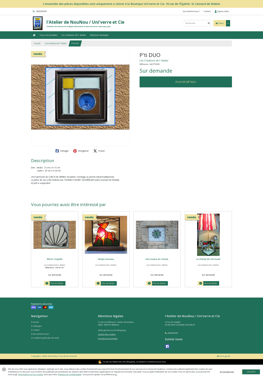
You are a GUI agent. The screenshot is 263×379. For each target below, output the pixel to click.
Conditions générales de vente (45, 338)
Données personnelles (107, 338)
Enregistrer (83, 150)
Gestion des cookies (107, 334)
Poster (101, 150)
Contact (207, 11)
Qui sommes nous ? (41, 334)
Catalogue (37, 326)
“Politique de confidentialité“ (69, 374)
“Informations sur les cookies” (31, 374)
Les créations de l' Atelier (56, 43)
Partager (64, 150)
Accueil (37, 43)
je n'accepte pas (227, 371)
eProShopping (129, 361)
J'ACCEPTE (251, 371)
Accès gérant (224, 356)
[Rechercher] (209, 23)
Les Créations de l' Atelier (154, 60)
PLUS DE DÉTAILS (185, 82)
